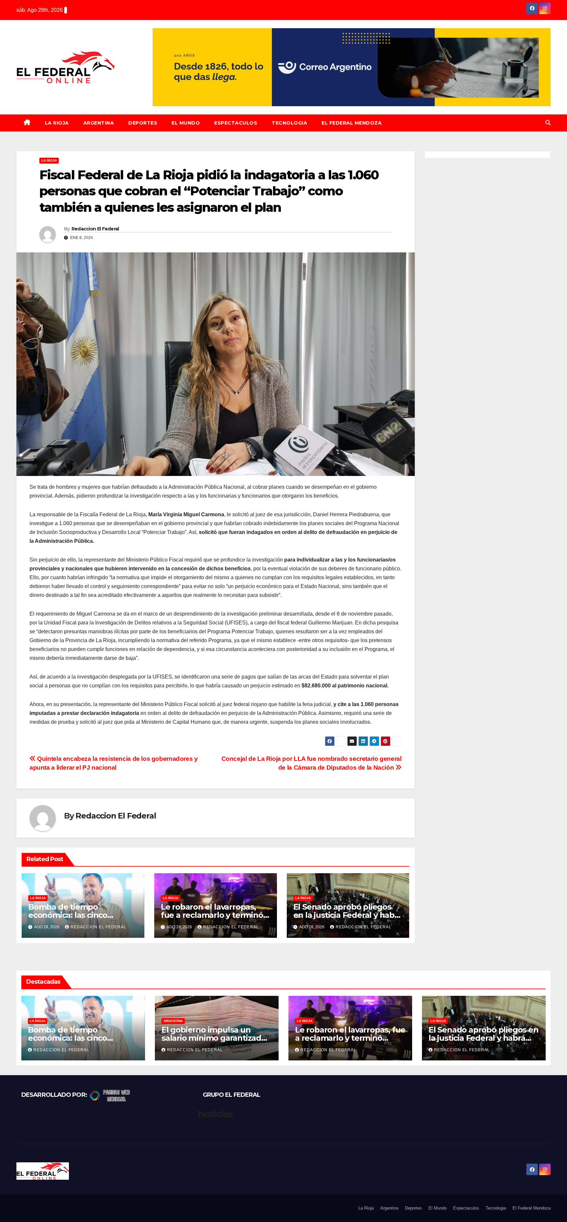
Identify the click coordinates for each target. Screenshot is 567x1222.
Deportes (142, 123)
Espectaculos (235, 123)
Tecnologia (289, 123)
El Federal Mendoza (352, 123)
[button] (548, 123)
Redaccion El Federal (95, 229)
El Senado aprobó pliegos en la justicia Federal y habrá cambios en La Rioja (347, 915)
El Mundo (186, 123)
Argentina (98, 123)
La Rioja (57, 123)
